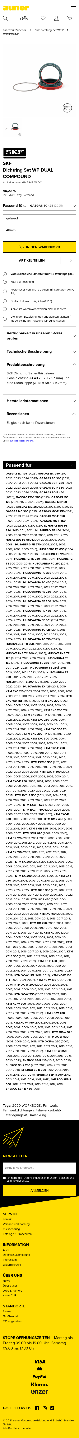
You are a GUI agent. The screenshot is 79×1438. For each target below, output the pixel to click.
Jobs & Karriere (12, 1291)
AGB (5, 1250)
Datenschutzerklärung (16, 1255)
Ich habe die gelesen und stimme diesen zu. (40, 1179)
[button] (7, 1431)
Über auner (10, 1286)
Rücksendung (11, 1229)
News (6, 1281)
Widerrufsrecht (12, 1265)
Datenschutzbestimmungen (40, 1178)
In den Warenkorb (43, 247)
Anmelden (39, 1190)
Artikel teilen (32, 260)
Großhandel (10, 1316)
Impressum (10, 1260)
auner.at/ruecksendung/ (22, 440)
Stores (7, 1311)
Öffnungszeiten (12, 1321)
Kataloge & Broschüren (17, 1234)
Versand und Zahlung (16, 1224)
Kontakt (7, 1219)
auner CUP (9, 1295)
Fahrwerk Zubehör (14, 30)
